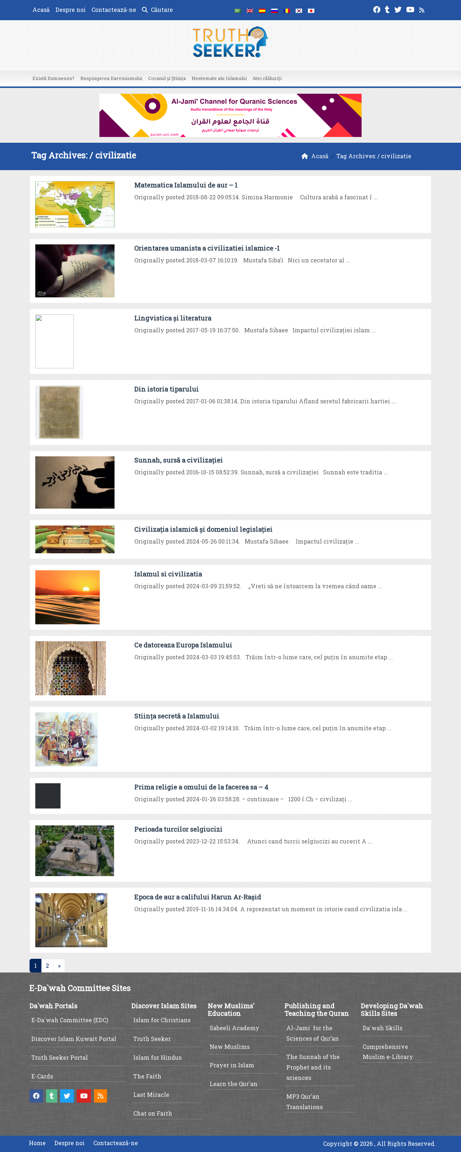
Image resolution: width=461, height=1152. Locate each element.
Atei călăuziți (267, 78)
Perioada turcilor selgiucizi (178, 829)
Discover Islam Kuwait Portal (73, 1038)
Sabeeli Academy (234, 1028)
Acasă (41, 9)
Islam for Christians (162, 1020)
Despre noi (70, 9)
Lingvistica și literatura (172, 318)
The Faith (147, 1076)
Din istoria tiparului (166, 389)
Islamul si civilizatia (168, 574)
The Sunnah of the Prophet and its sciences (313, 1067)
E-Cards (42, 1076)
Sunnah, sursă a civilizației (178, 460)
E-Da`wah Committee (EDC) (69, 1020)
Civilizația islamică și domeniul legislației (203, 529)
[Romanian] (287, 10)
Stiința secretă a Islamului (176, 716)
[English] (250, 10)
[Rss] (422, 9)
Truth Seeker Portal (59, 1057)
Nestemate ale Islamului (219, 78)
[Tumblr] (388, 9)
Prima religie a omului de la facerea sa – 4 (201, 787)
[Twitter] (398, 9)
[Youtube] (411, 9)
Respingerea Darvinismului (111, 78)
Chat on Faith (152, 1113)
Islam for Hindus (157, 1057)
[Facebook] (377, 9)
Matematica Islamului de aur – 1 (186, 185)
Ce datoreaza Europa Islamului (183, 645)
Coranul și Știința (167, 78)
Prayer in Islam (232, 1065)
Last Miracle (151, 1094)
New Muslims (230, 1046)
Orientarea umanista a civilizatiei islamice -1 (207, 248)
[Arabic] (238, 10)
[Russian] (274, 10)
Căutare (161, 9)
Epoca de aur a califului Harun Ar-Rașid (197, 896)
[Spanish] (262, 10)
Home (37, 1143)
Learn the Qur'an (234, 1083)
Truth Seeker (152, 1038)
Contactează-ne (113, 9)
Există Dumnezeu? (53, 78)
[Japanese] (311, 10)
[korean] (299, 10)
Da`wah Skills (382, 1028)
